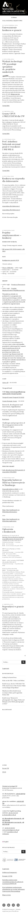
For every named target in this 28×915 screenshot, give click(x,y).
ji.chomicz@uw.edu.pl (9, 815)
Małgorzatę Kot (15, 94)
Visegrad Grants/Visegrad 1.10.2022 (13, 397)
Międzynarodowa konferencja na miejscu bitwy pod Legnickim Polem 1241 (12, 692)
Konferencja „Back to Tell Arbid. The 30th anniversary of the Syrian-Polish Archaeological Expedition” (14, 685)
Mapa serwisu (6, 895)
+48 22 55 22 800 (9, 828)
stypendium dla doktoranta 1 (11, 206)
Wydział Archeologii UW (13, 10)
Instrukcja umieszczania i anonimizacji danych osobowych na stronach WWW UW (12, 881)
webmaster (5, 834)
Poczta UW (5, 768)
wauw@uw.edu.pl (12, 832)
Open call (5, 382)
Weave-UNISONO (7, 267)
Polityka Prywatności (8, 909)
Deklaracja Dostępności (9, 872)
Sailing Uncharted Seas (9, 677)
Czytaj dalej (5, 105)
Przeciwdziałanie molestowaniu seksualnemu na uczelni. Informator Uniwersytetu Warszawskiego (13, 889)
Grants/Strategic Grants (9, 401)
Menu (15, 17)
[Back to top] (25, 655)
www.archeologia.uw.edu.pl (10, 830)
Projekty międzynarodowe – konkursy (11, 235)
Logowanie (5, 668)
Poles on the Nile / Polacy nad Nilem (13, 680)
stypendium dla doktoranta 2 (11, 210)
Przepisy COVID (7, 876)
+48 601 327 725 (20, 794)
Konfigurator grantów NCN (10, 260)
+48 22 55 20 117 (13, 813)
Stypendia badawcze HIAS (10, 489)
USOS (4, 772)
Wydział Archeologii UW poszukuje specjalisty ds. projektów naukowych (12, 66)
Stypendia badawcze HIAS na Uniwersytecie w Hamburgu (13, 482)
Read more (5, 419)
